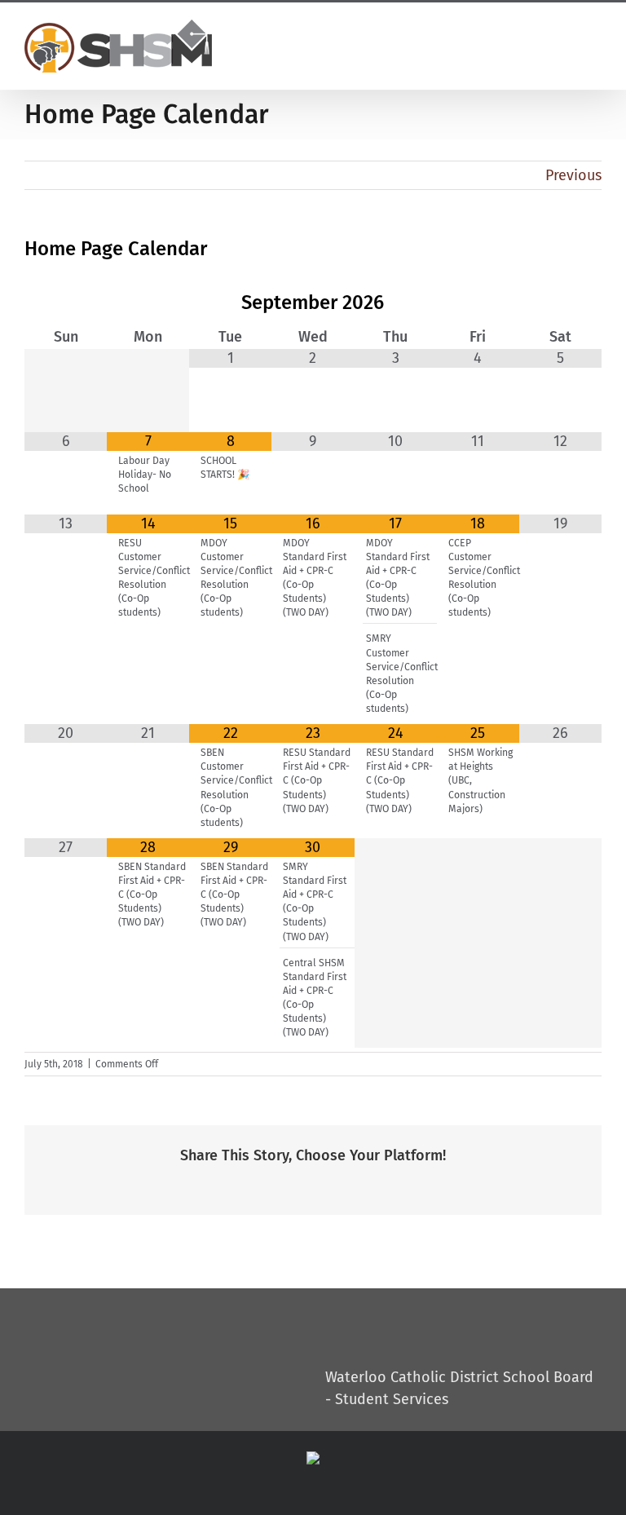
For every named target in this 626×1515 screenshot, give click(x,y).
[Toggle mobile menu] (590, 34)
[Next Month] (560, 304)
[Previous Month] (65, 304)
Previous (573, 175)
